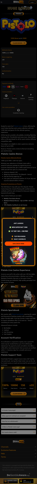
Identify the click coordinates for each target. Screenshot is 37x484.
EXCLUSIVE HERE (18, 243)
